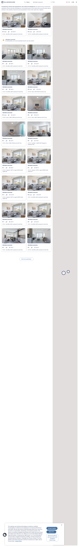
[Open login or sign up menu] (76, 2)
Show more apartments (26, 259)
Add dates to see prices (7, 29)
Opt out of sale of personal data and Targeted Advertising (52, 538)
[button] (64, 273)
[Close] (61, 525)
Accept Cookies (52, 528)
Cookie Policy (18, 541)
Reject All (51, 532)
